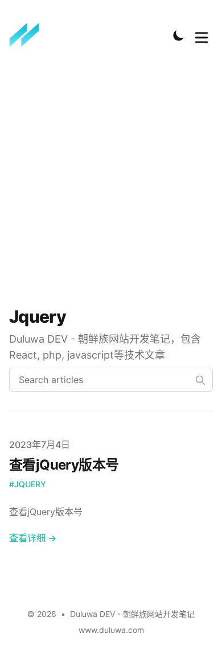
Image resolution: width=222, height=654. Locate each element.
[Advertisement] (111, 182)
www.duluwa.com (111, 630)
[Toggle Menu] (201, 35)
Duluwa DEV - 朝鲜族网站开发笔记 (132, 614)
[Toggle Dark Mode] (179, 35)
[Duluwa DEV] (28, 35)
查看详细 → (32, 538)
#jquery (27, 484)
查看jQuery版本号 (63, 464)
